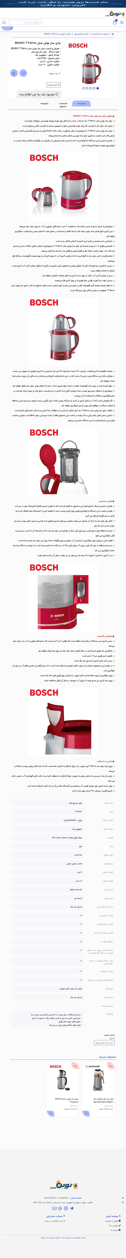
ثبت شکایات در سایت (53, 1221)
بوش (51, 73)
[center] (4, 22)
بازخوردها (44, 103)
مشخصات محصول (63, 105)
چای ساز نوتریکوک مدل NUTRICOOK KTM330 (103, 1100)
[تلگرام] (71, 1209)
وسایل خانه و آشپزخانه (100, 34)
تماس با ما (113, 1225)
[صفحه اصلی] (113, 34)
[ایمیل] (54, 1209)
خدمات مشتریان (54, 1216)
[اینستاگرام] (65, 1209)
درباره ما (114, 1230)
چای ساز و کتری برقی (81, 34)
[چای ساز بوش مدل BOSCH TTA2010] (63, 1169)
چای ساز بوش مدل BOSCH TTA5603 (66, 1100)
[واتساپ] (60, 1209)
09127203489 (49, 1198)
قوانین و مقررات (112, 1221)
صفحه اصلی (112, 1216)
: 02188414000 (69, 1198)
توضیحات (81, 103)
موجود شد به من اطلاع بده (37, 94)
